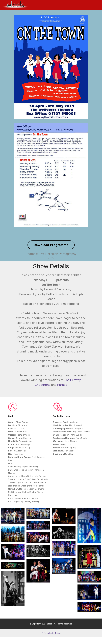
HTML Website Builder (51, 633)
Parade (62, 385)
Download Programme (51, 245)
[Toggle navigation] (98, 4)
